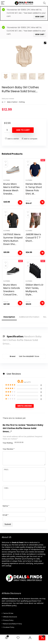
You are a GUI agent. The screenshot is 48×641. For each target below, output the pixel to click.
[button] (45, 43)
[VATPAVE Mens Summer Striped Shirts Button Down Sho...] (12, 220)
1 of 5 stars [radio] (15, 442)
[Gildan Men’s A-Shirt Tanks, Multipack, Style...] (35, 270)
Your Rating (8, 443)
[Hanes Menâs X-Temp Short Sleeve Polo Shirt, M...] (35, 169)
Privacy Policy (8, 620)
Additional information (29, 317)
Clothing (22, 102)
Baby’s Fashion (12, 102)
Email (5, 515)
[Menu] (3, 3)
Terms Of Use (8, 613)
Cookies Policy (8, 627)
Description (9, 317)
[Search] (44, 3)
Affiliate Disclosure (10, 617)
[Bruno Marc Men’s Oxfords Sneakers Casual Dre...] (12, 270)
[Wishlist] (18, 637)
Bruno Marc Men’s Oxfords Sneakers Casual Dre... (11, 289)
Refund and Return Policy (12, 624)
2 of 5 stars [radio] (16, 442)
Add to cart (23, 130)
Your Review (8, 449)
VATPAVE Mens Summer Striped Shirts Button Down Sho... (12, 239)
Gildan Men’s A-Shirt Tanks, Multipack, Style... (35, 289)
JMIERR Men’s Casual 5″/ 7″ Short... (33, 237)
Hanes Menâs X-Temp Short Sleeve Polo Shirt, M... (34, 188)
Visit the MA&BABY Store (29, 356)
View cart (39, 16)
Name (6, 506)
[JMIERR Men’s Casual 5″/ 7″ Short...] (35, 220)
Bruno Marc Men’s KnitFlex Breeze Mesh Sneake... (11, 188)
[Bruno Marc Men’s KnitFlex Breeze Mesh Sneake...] (12, 169)
